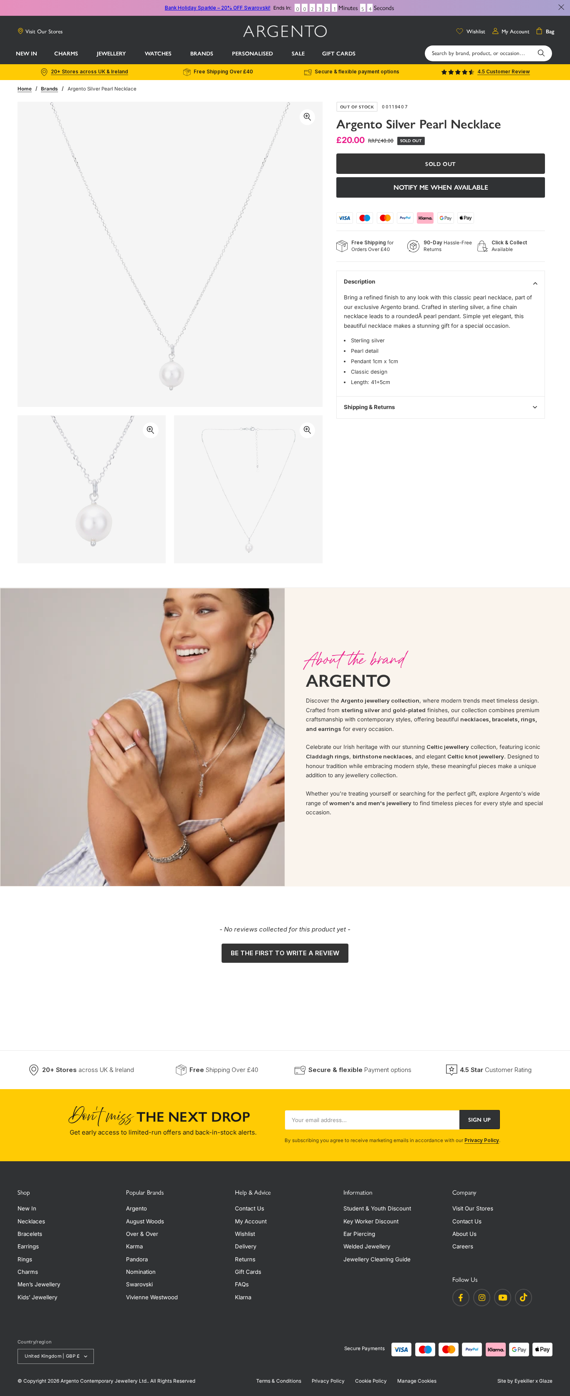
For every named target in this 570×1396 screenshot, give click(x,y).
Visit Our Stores (44, 31)
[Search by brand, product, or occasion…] (541, 53)
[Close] (561, 8)
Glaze (545, 1381)
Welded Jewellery (366, 1246)
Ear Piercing (359, 1233)
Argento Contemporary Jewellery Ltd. (104, 1381)
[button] (66, 53)
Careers (462, 1246)
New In (27, 1208)
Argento (136, 1208)
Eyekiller (524, 1381)
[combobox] (488, 53)
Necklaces (31, 1221)
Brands (49, 89)
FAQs (242, 1284)
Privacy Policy (481, 1140)
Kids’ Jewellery (37, 1297)
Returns (245, 1259)
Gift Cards (248, 1271)
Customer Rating (496, 1070)
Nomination (141, 1271)
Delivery (245, 1246)
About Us (464, 1233)
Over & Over (142, 1233)
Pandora (137, 1259)
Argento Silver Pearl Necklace (102, 89)
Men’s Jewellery (39, 1284)
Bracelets (30, 1233)
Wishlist (245, 1233)
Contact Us (249, 1208)
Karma (134, 1246)
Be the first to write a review (285, 953)
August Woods (145, 1221)
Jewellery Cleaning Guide (377, 1259)
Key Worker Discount (370, 1221)
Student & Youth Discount (377, 1208)
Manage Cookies (416, 1381)
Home (25, 89)
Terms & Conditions (278, 1381)
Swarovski (139, 1284)
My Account (251, 1221)
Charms (28, 1271)
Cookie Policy (371, 1381)
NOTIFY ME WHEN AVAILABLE (440, 187)
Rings (25, 1259)
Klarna (243, 1297)
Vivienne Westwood (152, 1297)
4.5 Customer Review (503, 72)
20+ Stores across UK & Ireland (89, 72)
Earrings (28, 1246)
